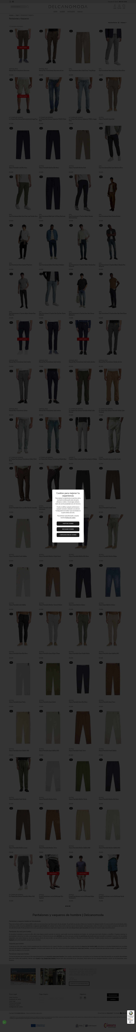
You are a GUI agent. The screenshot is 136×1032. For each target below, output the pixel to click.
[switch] (130, 1022)
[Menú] (133, 1011)
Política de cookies (70, 518)
